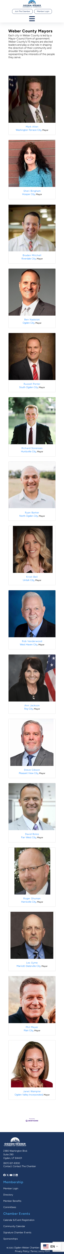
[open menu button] (32, 19)
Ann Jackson (32, 705)
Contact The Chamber (24, 1166)
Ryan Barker (32, 512)
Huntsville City (28, 451)
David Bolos (32, 834)
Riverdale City (28, 258)
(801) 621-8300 (11, 1163)
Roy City (28, 708)
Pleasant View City (28, 773)
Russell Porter (32, 383)
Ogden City (28, 322)
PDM (47, 1251)
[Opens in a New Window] (4, 1175)
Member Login (43, 11)
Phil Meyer (32, 1027)
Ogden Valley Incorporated (29, 1094)
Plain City (28, 1030)
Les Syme (32, 962)
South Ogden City (28, 387)
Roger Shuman (32, 898)
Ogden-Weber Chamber (26, 1247)
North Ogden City (28, 515)
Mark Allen (32, 126)
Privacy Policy (22, 1251)
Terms (34, 1251)
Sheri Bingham (32, 190)
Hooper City (28, 194)
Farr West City (28, 837)
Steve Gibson (32, 769)
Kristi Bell (32, 576)
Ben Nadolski (32, 319)
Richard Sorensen (32, 448)
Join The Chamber (22, 11)
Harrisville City (28, 901)
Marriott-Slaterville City (29, 966)
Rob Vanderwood (32, 641)
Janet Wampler (32, 1091)
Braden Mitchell (32, 255)
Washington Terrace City (28, 129)
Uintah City (28, 580)
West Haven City (28, 644)
